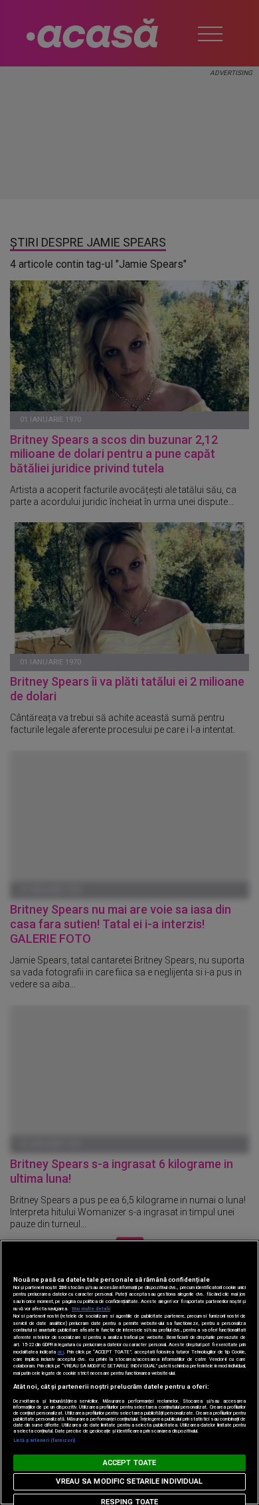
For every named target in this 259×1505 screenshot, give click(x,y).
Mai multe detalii (91, 1309)
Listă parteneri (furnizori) (44, 1440)
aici (60, 1352)
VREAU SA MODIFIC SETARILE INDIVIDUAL (129, 1481)
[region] (129, 1372)
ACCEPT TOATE (129, 1462)
